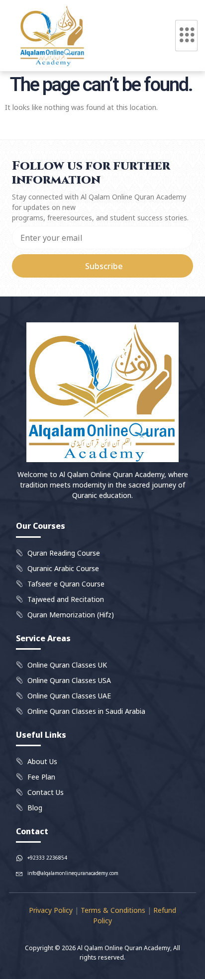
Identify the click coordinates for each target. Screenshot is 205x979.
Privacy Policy (51, 910)
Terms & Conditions (113, 910)
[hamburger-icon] (186, 35)
